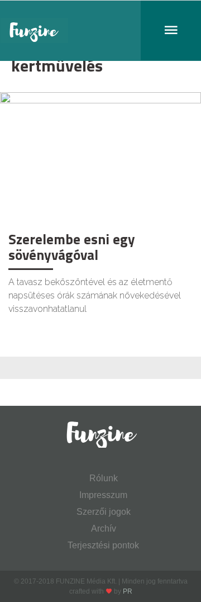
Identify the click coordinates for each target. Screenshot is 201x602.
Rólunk (103, 478)
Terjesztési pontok (103, 545)
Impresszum (103, 495)
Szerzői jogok (103, 511)
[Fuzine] (100, 31)
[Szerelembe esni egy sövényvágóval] (100, 158)
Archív (103, 528)
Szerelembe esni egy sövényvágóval (71, 247)
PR (127, 591)
